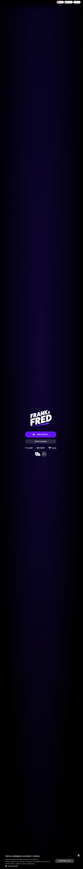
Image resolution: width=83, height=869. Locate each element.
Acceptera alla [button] (64, 861)
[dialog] (40, 861)
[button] (28, 866)
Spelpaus (61, 2)
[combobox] (79, 855)
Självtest (78, 2)
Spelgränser (69, 2)
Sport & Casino (41, 441)
